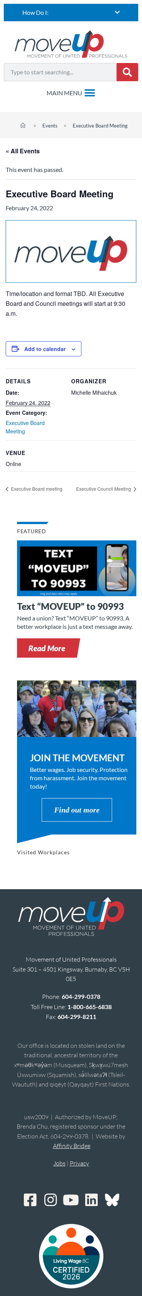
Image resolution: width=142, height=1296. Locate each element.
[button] (46, 648)
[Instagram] (50, 1200)
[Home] (23, 126)
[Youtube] (71, 1200)
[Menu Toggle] (71, 93)
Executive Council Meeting (104, 488)
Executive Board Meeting (100, 126)
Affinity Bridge (72, 1146)
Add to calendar (45, 349)
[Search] (127, 72)
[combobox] (60, 72)
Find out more (77, 810)
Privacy (79, 1163)
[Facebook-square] (30, 1200)
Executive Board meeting (36, 488)
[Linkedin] (91, 1200)
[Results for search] (60, 85)
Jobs (59, 1163)
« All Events (23, 150)
